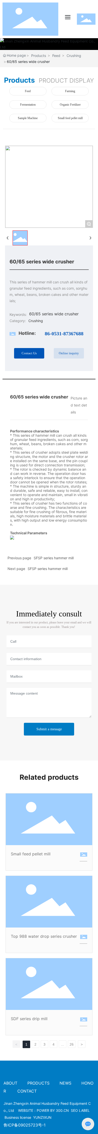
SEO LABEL (80, 1110)
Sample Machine (28, 118)
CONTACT (27, 1091)
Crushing (74, 55)
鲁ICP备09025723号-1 (24, 1125)
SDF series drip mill (29, 1018)
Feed (56, 55)
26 (72, 1044)
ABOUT (11, 1083)
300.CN (62, 1110)
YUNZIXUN (42, 1117)
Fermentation (28, 104)
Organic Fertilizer (70, 104)
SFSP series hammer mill (54, 558)
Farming (70, 91)
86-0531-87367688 (64, 333)
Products (38, 55)
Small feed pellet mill (70, 118)
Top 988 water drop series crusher (44, 936)
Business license (18, 1117)
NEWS (65, 1083)
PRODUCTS (38, 1083)
